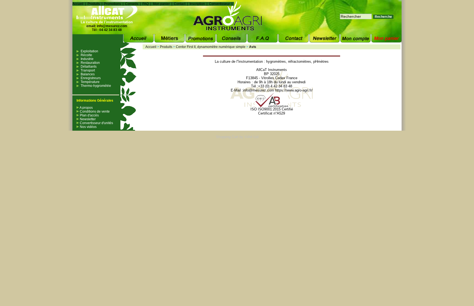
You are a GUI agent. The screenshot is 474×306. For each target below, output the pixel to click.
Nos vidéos (88, 127)
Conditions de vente (94, 111)
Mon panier (161, 4)
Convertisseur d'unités (96, 123)
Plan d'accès (89, 115)
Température (90, 82)
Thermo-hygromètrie (96, 86)
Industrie (87, 59)
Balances (88, 74)
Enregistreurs (91, 78)
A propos (86, 108)
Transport (88, 70)
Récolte (86, 55)
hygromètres (276, 61)
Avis (252, 47)
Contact (179, 4)
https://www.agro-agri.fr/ (294, 90)
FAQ (145, 4)
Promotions (112, 4)
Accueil (77, 4)
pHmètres (321, 61)
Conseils (131, 4)
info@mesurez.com (112, 26)
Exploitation (89, 51)
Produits (94, 4)
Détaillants (89, 66)
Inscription (197, 4)
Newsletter (87, 119)
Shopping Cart (227, 137)
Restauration (90, 63)
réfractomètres (299, 61)
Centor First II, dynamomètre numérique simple (211, 47)
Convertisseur (219, 4)
